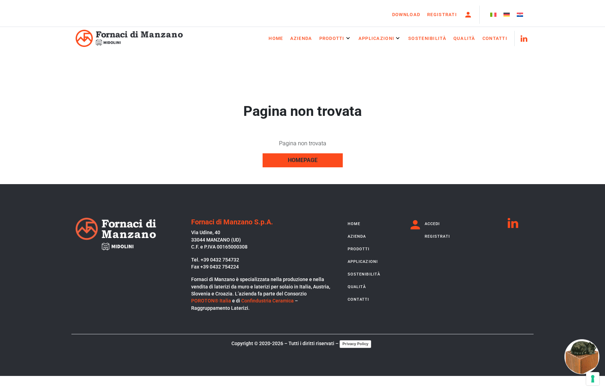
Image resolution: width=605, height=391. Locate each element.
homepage (303, 160)
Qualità (464, 38)
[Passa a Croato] (520, 15)
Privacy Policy (355, 343)
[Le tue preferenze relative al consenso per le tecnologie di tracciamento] (592, 378)
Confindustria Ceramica (267, 300)
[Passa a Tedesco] (506, 15)
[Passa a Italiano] (493, 15)
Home (276, 38)
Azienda (301, 38)
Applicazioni (376, 38)
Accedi (432, 224)
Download (406, 14)
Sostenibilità (427, 38)
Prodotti (332, 38)
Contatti (494, 38)
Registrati (442, 14)
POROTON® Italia (211, 300)
